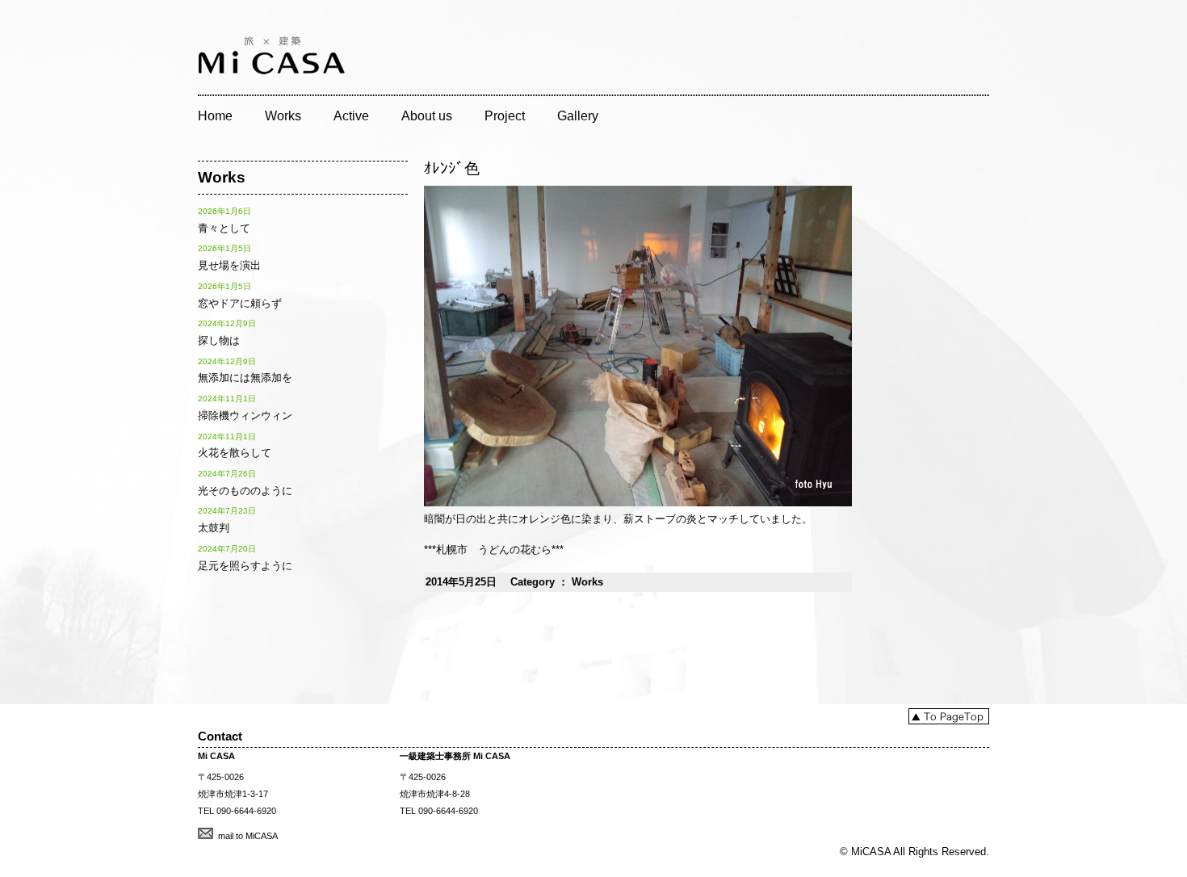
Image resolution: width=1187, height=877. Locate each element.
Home (215, 116)
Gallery (577, 116)
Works (283, 116)
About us (426, 116)
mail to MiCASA (248, 836)
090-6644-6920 (246, 811)
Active (351, 116)
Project (504, 116)
